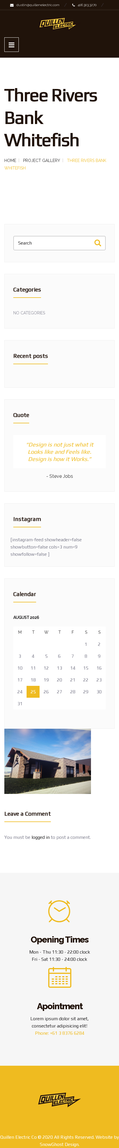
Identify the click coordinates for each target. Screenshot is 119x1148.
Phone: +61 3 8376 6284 (59, 1033)
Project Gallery (41, 160)
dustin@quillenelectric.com (38, 5)
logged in (40, 837)
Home (10, 160)
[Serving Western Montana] (59, 24)
